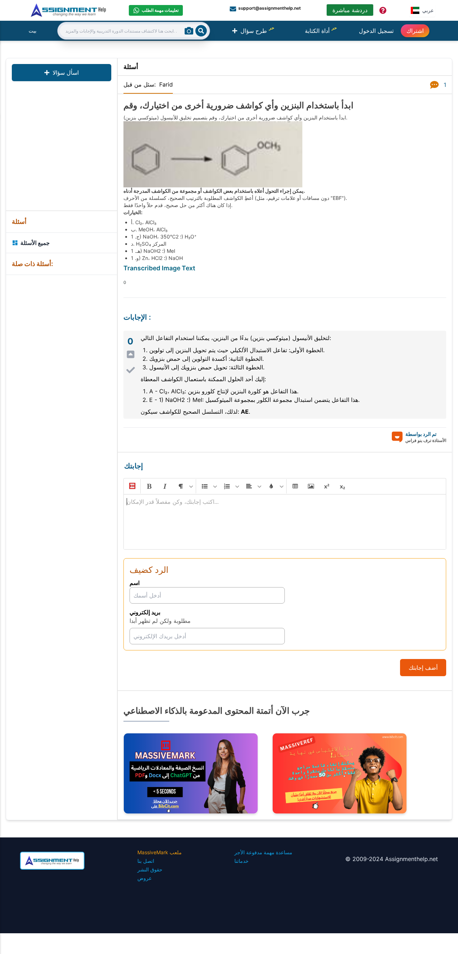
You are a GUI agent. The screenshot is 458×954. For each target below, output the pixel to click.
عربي (428, 10)
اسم (135, 582)
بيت (32, 31)
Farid (166, 84)
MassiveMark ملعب (159, 852)
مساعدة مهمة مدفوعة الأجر (263, 852)
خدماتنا (241, 861)
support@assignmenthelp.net (269, 8)
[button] (132, 486)
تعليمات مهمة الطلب (160, 10)
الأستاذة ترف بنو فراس (425, 440)
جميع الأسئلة (35, 242)
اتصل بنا (145, 861)
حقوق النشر (149, 869)
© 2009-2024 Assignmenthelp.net (391, 858)
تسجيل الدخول (376, 30)
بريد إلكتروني (145, 612)
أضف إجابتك (423, 667)
